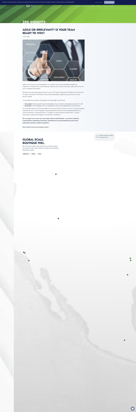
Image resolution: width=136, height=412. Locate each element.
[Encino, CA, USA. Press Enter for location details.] (26, 252)
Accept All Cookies (109, 2)
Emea (33, 154)
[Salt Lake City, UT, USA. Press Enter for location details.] (61, 218)
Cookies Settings (98, 2)
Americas (26, 154)
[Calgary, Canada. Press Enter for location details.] (58, 174)
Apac (39, 154)
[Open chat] (133, 409)
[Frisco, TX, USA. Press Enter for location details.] (133, 258)
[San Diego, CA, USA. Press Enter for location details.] (32, 260)
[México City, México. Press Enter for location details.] (128, 340)
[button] (78, 6)
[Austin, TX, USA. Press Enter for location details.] (130, 275)
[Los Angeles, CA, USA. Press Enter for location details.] (27, 253)
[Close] (133, 2)
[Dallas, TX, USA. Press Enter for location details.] (133, 260)
